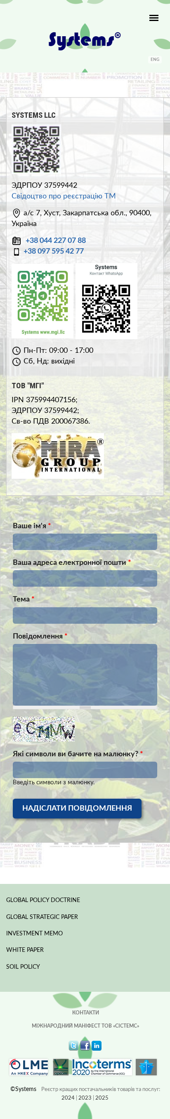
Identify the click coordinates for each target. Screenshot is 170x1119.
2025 (102, 1098)
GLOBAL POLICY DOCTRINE (43, 900)
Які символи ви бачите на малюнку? (78, 754)
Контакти (85, 1012)
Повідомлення (40, 636)
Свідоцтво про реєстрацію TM (64, 196)
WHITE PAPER (25, 950)
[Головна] (85, 41)
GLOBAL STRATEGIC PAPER (42, 917)
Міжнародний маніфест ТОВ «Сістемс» (85, 1025)
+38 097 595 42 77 (54, 251)
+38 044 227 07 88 (56, 241)
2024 (68, 1098)
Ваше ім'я (32, 526)
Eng (155, 60)
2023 (85, 1098)
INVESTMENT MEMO (34, 934)
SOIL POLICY (23, 967)
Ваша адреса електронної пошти (72, 562)
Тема (24, 599)
